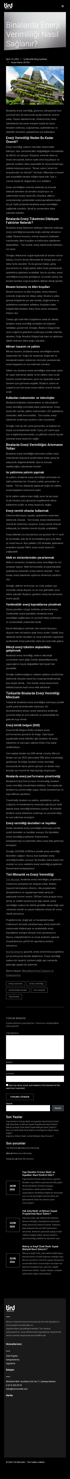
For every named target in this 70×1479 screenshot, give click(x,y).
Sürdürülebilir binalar (18, 990)
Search (9, 1103)
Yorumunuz (12, 1033)
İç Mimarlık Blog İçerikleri (35, 59)
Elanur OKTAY (23, 62)
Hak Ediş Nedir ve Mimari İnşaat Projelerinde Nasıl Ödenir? (32, 1124)
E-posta (10, 1074)
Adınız (9, 1062)
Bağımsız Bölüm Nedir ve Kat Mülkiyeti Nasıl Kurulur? (29, 1136)
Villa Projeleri (12, 1356)
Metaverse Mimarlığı (30, 1148)
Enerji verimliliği (36, 984)
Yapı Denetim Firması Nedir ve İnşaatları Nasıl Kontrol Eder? (32, 1121)
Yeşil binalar (14, 997)
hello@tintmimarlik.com (17, 1389)
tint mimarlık (39, 990)
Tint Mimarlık (13, 879)
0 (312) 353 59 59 (14, 1385)
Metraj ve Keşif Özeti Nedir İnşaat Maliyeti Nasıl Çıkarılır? (31, 1127)
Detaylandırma (12, 1360)
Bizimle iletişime (14, 951)
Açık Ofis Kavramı (26, 1159)
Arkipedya (10, 1159)
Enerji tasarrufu (15, 984)
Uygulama (10, 1363)
